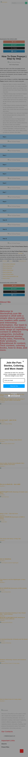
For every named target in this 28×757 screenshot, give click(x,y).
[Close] (23, 361)
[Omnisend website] (14, 395)
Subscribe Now (14, 386)
